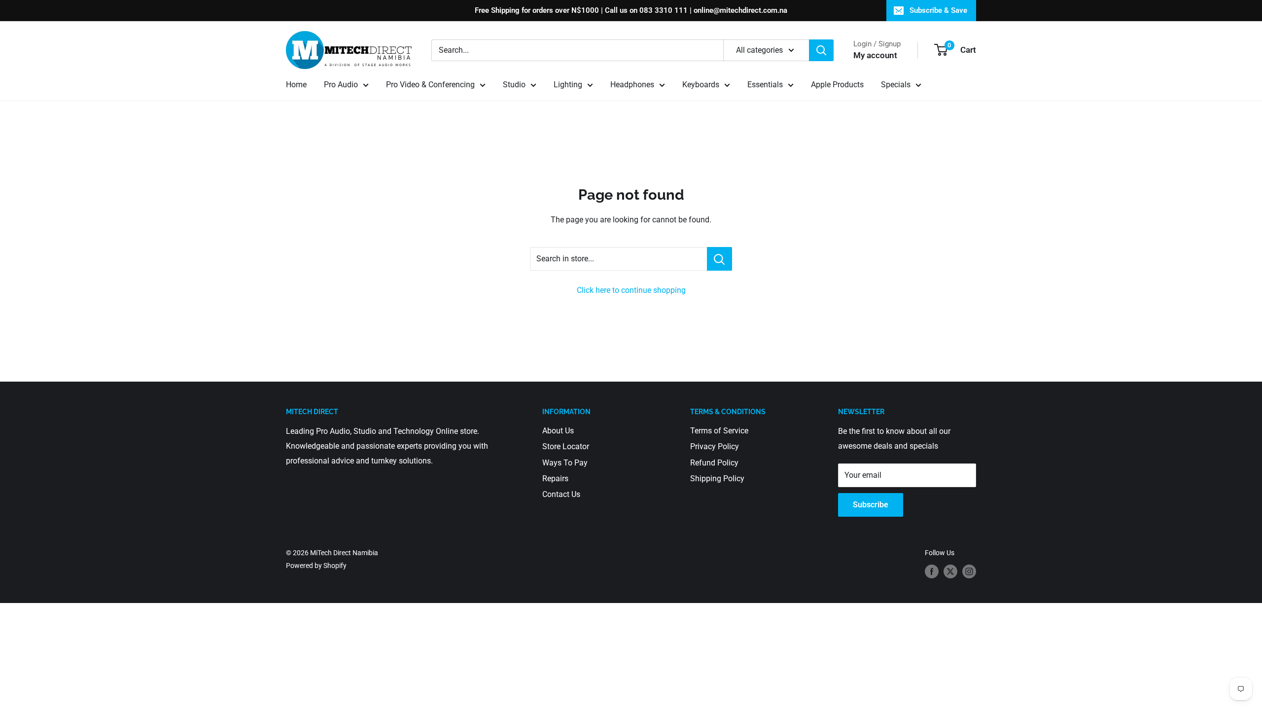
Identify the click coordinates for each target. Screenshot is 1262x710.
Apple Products (837, 84)
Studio (514, 84)
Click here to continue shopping (631, 290)
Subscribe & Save (938, 10)
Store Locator (565, 446)
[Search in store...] (719, 259)
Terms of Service (719, 430)
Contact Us (561, 494)
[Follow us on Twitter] (950, 571)
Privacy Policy (714, 446)
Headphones (632, 84)
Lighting (568, 84)
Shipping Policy (717, 478)
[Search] (821, 50)
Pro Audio (341, 84)
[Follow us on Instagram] (969, 571)
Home (296, 84)
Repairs (555, 478)
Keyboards (700, 84)
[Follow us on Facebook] (932, 571)
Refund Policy (714, 462)
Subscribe (870, 504)
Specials (896, 84)
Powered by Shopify (316, 565)
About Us (558, 430)
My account (875, 55)
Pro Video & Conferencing (430, 84)
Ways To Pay (565, 462)
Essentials (765, 84)
